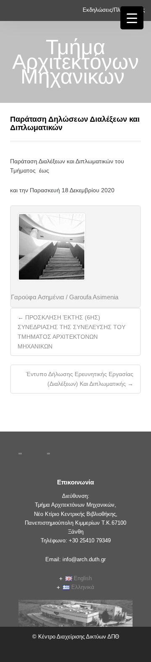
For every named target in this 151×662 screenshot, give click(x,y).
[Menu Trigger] (131, 17)
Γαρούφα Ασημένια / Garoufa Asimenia (64, 297)
